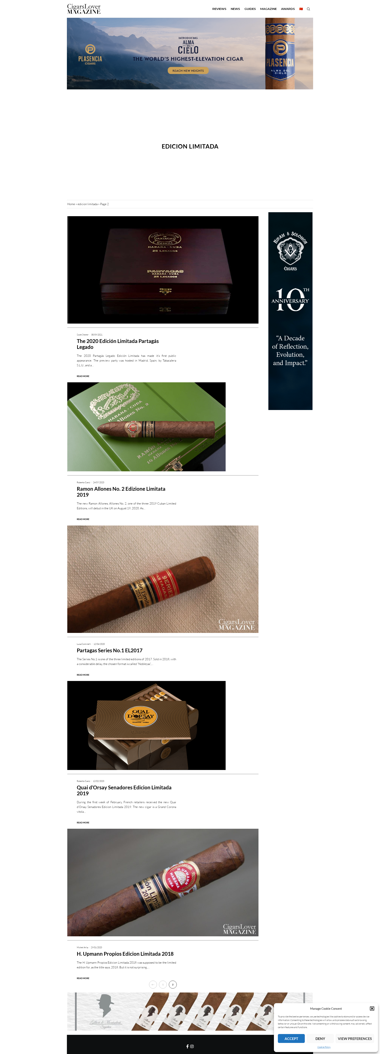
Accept (291, 1038)
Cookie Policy (324, 1046)
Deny (320, 1038)
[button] (372, 1008)
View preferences (355, 1038)
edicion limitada (88, 204)
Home (71, 204)
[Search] (308, 9)
